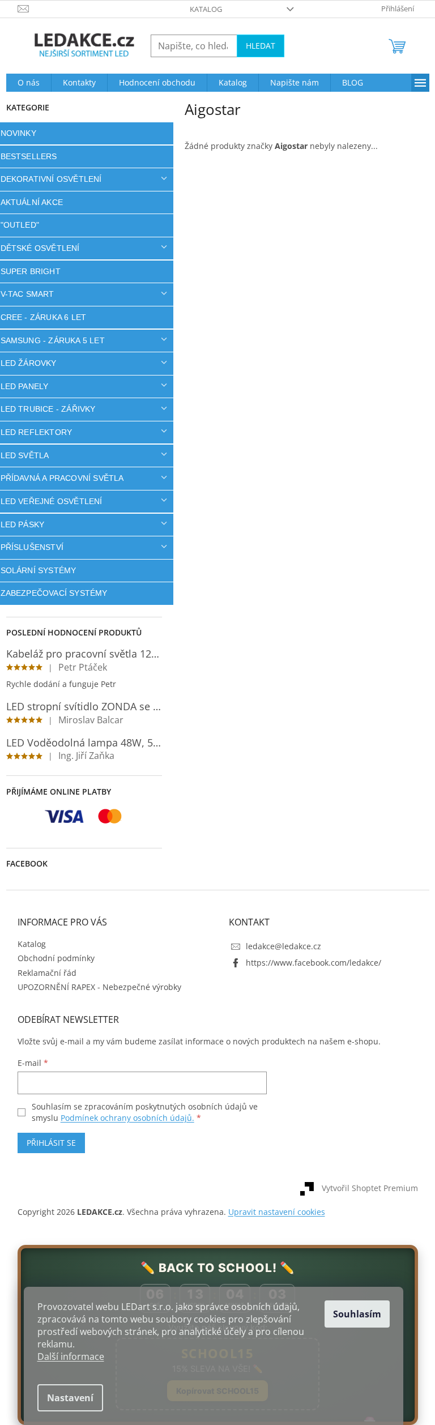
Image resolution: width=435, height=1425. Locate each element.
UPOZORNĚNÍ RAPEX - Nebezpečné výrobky (95, 987)
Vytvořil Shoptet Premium (365, 1188)
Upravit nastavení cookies (272, 1211)
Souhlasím (357, 1314)
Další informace (70, 1356)
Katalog (202, 9)
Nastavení (70, 1398)
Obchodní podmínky (51, 958)
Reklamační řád (42, 972)
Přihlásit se (46, 1142)
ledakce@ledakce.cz (279, 946)
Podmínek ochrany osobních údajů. (123, 1117)
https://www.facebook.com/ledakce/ (309, 962)
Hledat (256, 45)
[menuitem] (24, 83)
